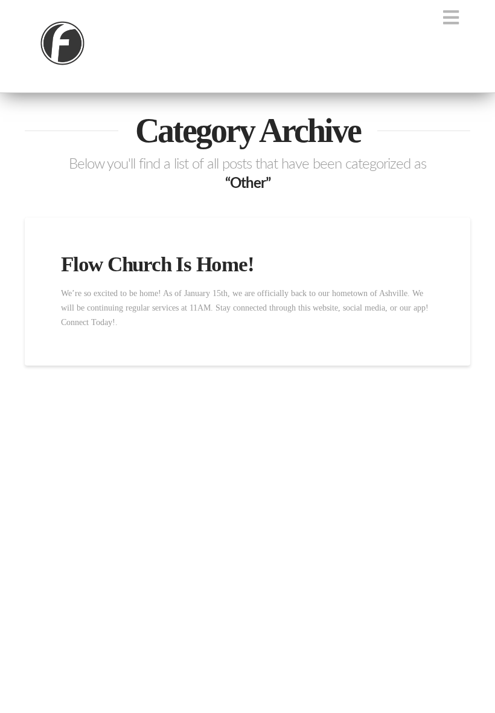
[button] (451, 17)
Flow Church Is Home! (157, 264)
